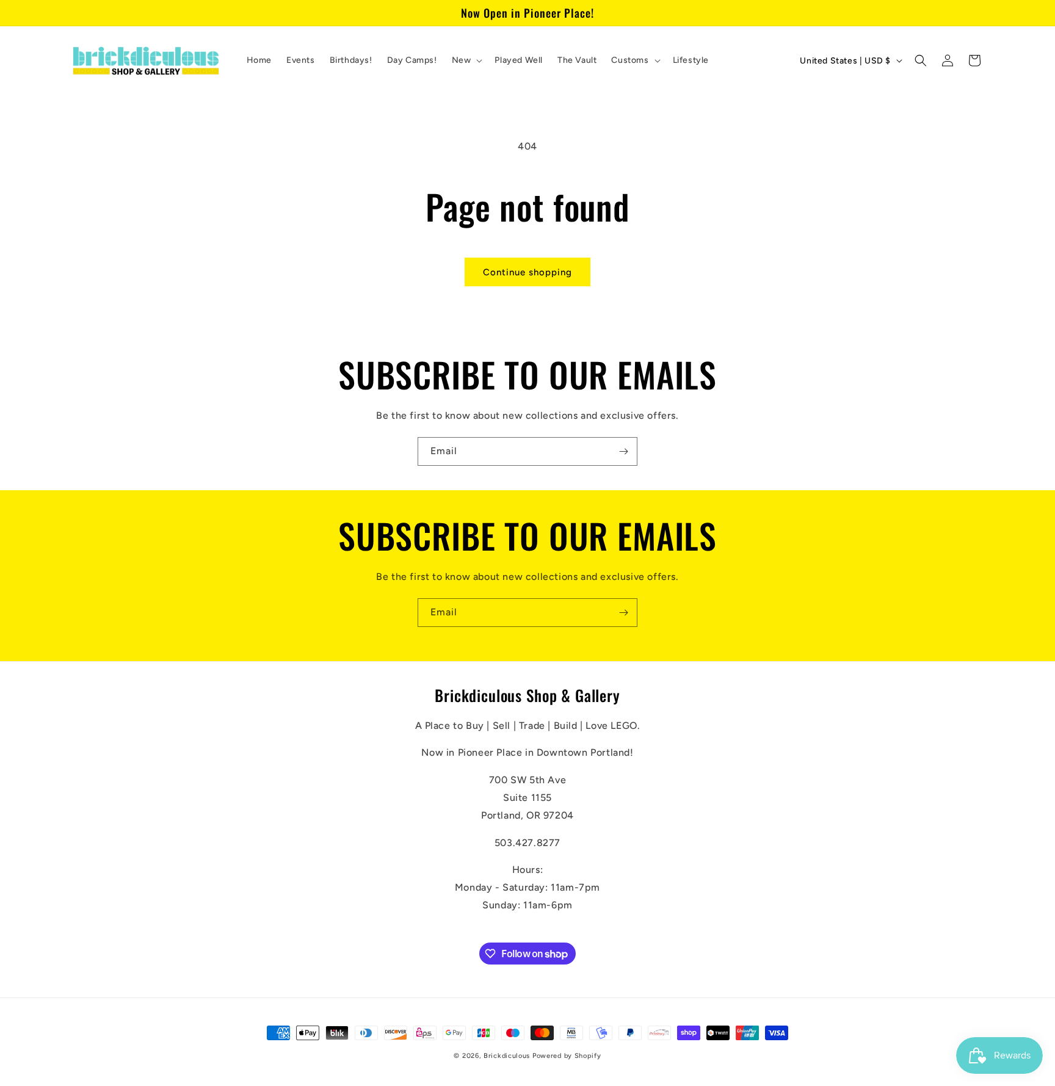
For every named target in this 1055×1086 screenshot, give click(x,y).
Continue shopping (527, 272)
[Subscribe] (623, 451)
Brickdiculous (507, 1056)
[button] (466, 60)
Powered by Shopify (566, 1056)
